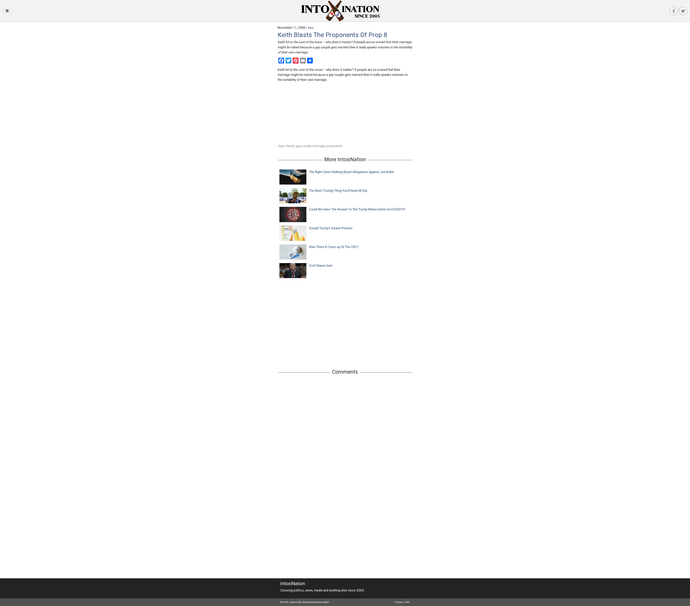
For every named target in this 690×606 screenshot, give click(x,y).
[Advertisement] (345, 113)
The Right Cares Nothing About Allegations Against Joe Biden (351, 172)
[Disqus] (345, 425)
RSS (407, 602)
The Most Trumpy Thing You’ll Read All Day (338, 190)
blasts (290, 146)
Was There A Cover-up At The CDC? (333, 247)
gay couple (303, 146)
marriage (318, 146)
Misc (311, 27)
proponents (334, 146)
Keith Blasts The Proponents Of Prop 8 (332, 35)
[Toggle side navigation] (7, 11)
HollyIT (325, 602)
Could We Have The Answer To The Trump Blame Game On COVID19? (357, 209)
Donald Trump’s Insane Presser (331, 228)
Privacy (399, 602)
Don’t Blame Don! (320, 265)
